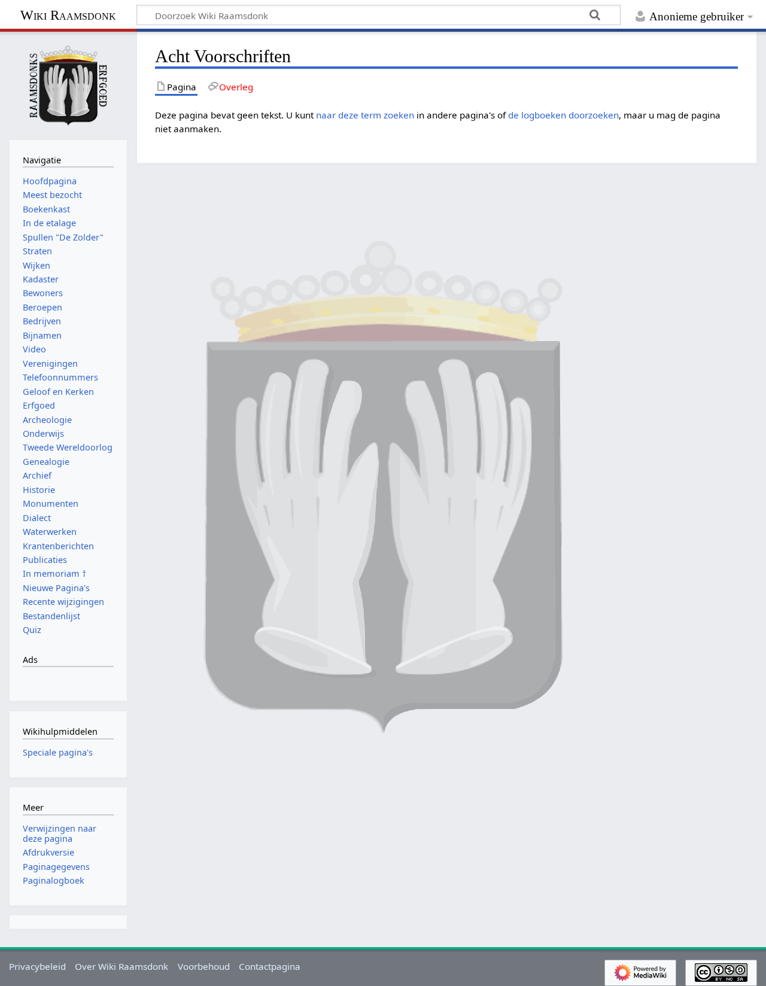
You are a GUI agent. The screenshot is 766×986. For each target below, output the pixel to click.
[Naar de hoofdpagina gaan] (68, 84)
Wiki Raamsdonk (68, 15)
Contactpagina (269, 966)
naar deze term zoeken (365, 115)
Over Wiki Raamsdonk (121, 966)
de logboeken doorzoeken (563, 115)
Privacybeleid (37, 966)
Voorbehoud (204, 966)
